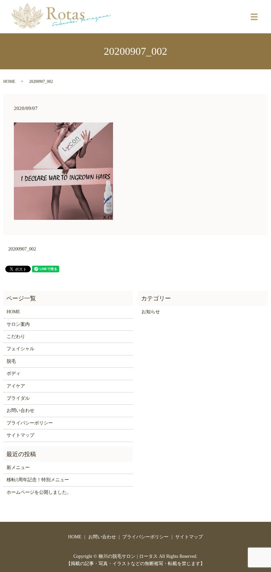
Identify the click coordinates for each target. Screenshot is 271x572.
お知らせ (150, 311)
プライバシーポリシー (30, 423)
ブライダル (18, 398)
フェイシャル (20, 348)
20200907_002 (22, 249)
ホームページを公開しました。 (39, 492)
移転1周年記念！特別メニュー (38, 479)
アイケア (16, 386)
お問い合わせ (20, 410)
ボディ (13, 373)
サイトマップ (20, 435)
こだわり (16, 336)
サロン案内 (18, 324)
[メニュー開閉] (254, 17)
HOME (9, 81)
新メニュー (18, 467)
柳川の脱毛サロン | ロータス (128, 556)
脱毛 (11, 361)
